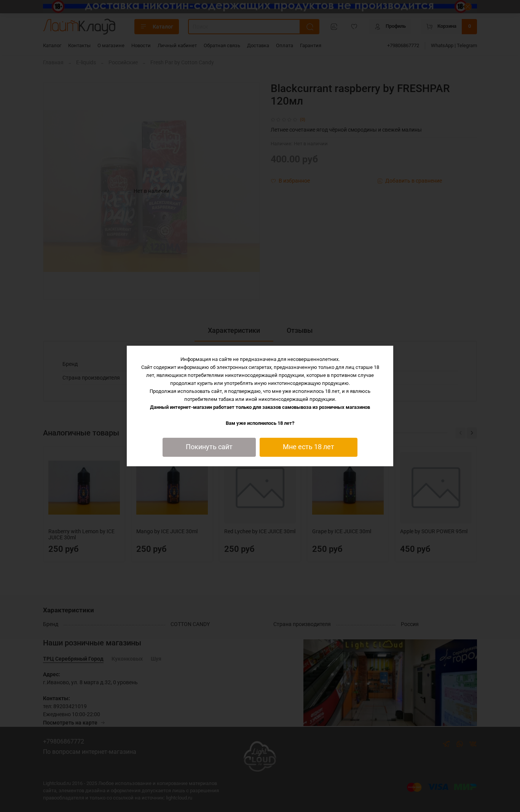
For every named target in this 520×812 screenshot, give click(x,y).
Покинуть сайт (209, 447)
